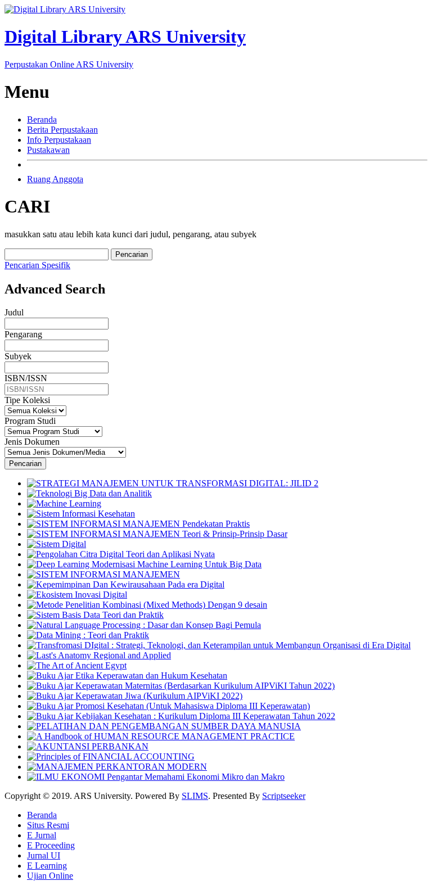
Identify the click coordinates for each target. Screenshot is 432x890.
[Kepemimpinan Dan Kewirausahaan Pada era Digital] (125, 584)
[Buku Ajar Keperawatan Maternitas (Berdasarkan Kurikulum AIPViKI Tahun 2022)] (181, 685)
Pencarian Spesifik (37, 265)
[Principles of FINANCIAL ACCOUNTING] (111, 756)
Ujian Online (50, 875)
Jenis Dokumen (32, 441)
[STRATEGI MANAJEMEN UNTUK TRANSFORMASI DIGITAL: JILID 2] (172, 483)
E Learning (47, 865)
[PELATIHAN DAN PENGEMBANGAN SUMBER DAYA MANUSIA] (164, 726)
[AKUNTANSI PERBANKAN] (87, 746)
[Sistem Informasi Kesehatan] (81, 513)
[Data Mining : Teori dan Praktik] (88, 635)
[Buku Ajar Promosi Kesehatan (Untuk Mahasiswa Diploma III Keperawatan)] (168, 706)
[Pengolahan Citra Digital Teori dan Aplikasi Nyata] (121, 554)
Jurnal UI (43, 855)
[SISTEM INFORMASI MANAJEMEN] (103, 574)
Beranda (42, 119)
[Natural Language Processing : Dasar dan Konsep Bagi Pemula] (144, 625)
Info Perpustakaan (59, 139)
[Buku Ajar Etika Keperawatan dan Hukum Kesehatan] (127, 675)
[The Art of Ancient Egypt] (77, 665)
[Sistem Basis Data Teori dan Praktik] (95, 615)
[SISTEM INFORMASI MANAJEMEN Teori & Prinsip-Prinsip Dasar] (157, 534)
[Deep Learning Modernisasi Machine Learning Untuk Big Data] (144, 564)
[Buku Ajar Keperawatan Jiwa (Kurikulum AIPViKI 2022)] (134, 696)
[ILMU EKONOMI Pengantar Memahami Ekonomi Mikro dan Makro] (156, 776)
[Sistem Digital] (56, 544)
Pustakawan (48, 150)
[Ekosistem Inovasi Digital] (77, 594)
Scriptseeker (283, 796)
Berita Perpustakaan (62, 129)
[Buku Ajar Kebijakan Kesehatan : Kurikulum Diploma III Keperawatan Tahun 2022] (181, 716)
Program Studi (30, 421)
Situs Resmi (48, 825)
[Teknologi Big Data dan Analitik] (89, 493)
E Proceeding (51, 845)
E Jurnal (41, 835)
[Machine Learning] (64, 503)
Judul (14, 312)
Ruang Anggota (55, 179)
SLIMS (195, 796)
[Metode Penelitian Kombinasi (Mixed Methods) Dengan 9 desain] (147, 604)
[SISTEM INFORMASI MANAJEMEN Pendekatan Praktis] (138, 523)
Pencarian (131, 254)
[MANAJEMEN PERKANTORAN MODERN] (117, 766)
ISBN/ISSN (25, 378)
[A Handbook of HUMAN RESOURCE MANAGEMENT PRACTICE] (161, 736)
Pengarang (23, 334)
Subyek (18, 356)
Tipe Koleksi (27, 400)
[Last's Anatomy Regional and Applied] (99, 655)
